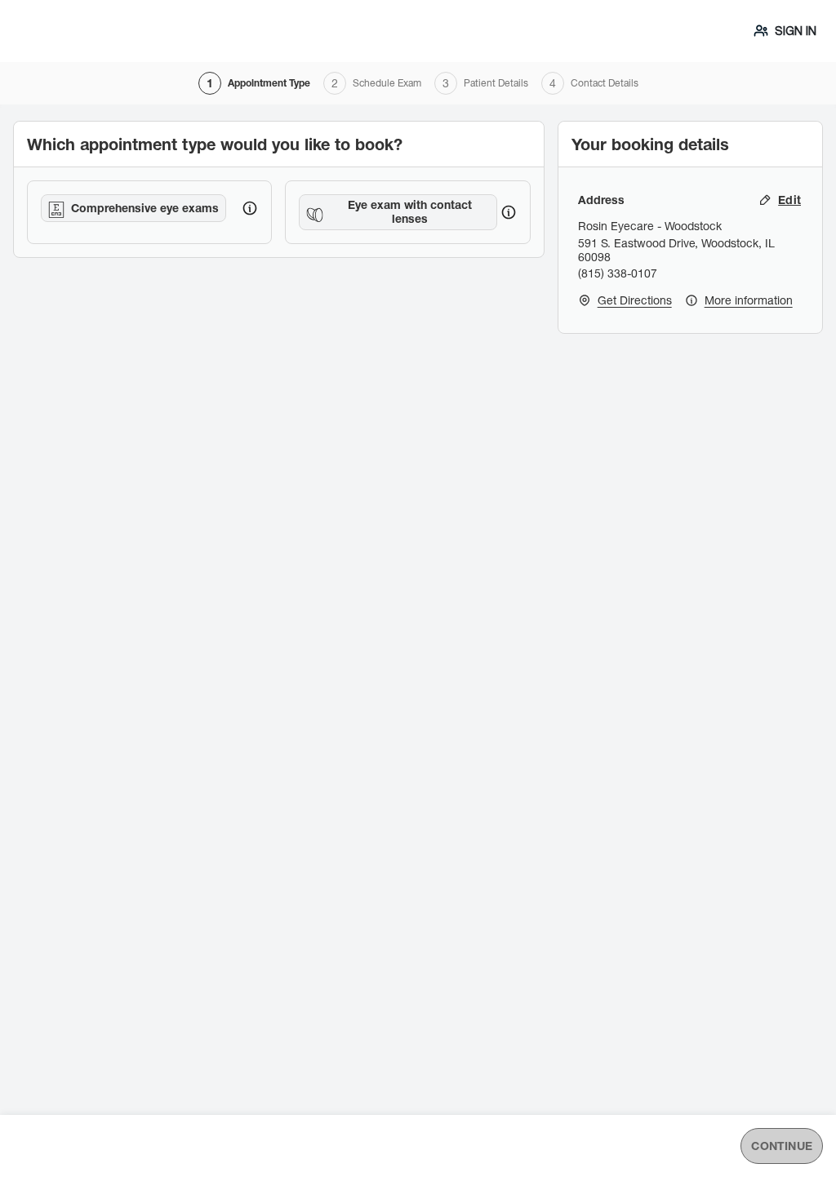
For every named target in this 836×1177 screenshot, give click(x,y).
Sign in (795, 31)
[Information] (250, 208)
